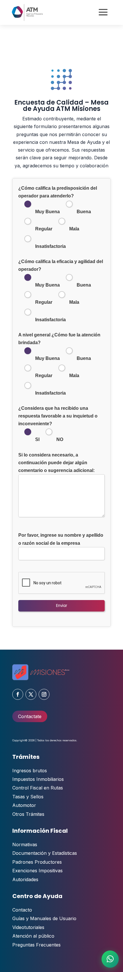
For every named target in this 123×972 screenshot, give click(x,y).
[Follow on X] (30, 694)
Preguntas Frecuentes (36, 945)
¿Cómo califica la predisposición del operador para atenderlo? (57, 217)
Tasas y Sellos (27, 796)
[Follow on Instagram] (44, 694)
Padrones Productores (37, 862)
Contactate (29, 716)
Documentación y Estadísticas (44, 853)
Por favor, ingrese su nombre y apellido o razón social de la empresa (60, 539)
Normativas (24, 844)
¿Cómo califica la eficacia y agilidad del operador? (60, 290)
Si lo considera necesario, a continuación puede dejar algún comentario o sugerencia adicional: (56, 462)
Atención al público (33, 936)
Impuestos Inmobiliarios (38, 779)
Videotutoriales (28, 927)
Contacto (22, 910)
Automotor (24, 805)
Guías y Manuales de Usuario (44, 918)
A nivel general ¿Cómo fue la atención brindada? (59, 363)
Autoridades (25, 879)
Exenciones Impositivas (37, 870)
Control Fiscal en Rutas (37, 788)
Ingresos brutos (29, 770)
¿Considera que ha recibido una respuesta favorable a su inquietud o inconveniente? (58, 424)
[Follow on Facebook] (17, 694)
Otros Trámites (28, 814)
